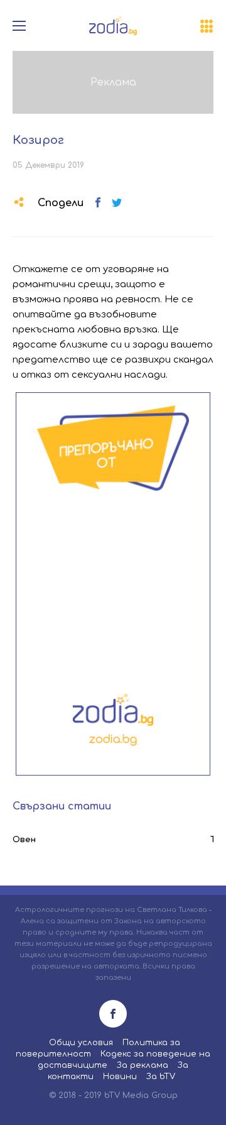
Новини (120, 1076)
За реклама (142, 1065)
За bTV (160, 1076)
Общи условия (81, 1042)
